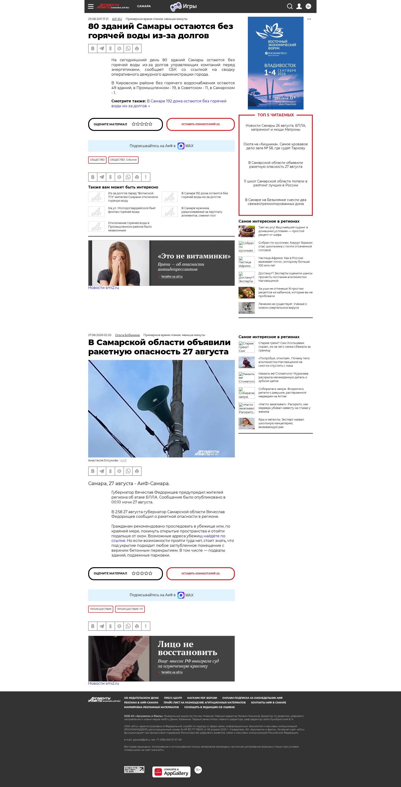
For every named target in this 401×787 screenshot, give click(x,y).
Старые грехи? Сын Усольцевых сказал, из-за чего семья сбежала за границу (284, 346)
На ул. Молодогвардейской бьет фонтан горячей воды (132, 210)
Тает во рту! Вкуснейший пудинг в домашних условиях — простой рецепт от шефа (283, 231)
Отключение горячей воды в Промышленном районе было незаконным (130, 226)
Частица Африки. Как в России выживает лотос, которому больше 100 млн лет (284, 261)
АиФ (123, 460)
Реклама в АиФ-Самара (141, 702)
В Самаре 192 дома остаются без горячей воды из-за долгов (204, 195)
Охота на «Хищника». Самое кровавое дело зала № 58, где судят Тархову (275, 146)
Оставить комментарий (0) (200, 124)
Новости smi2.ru (103, 287)
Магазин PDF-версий (202, 698)
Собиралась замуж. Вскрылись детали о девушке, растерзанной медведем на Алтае (282, 392)
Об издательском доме (141, 698)
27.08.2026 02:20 (99, 335)
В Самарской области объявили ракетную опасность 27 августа (275, 165)
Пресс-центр (173, 698)
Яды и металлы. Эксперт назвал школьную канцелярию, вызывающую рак (281, 423)
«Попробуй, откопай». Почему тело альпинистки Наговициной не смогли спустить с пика (284, 361)
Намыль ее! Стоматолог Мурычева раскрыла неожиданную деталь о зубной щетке (283, 377)
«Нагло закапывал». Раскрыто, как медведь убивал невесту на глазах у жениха (284, 407)
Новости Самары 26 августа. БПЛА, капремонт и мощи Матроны (276, 128)
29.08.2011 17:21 (98, 19)
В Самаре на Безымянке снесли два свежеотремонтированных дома (275, 202)
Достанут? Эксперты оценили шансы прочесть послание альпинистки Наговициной (285, 277)
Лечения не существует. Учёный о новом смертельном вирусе (283, 305)
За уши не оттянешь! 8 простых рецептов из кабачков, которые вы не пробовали (286, 292)
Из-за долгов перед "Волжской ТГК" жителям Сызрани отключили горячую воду (133, 196)
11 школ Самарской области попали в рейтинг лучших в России (275, 183)
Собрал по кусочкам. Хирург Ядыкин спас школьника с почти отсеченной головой (285, 246)
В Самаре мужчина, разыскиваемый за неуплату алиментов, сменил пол (201, 211)
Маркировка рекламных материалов (151, 707)
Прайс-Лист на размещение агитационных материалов (205, 702)
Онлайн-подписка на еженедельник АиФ (252, 698)
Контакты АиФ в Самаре (268, 702)
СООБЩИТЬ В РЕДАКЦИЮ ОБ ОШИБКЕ (209, 707)
